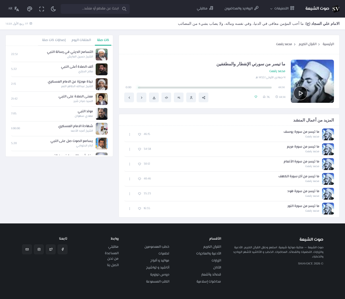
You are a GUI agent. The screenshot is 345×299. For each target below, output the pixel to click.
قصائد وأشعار (211, 274)
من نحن (113, 258)
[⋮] (130, 134)
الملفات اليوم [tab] (81, 40)
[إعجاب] (139, 134)
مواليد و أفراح (159, 260)
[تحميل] (154, 97)
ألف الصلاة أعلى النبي (77, 67)
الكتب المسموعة (157, 281)
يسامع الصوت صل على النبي (71, 141)
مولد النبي (85, 111)
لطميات (163, 253)
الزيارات (216, 260)
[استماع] (301, 93)
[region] (59, 101)
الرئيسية (328, 44)
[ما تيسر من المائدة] (141, 97)
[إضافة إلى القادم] (179, 97)
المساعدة (112, 253)
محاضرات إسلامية (208, 281)
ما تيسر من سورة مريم (303, 147)
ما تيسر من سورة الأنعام (301, 161)
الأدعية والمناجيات (208, 253)
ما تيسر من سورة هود (303, 191)
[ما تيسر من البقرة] (129, 97)
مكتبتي (113, 247)
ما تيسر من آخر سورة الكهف (298, 176)
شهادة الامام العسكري (75, 126)
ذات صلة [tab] (103, 40)
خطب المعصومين (156, 247)
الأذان (217, 267)
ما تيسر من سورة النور (303, 206)
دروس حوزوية (159, 274)
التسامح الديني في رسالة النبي (70, 52)
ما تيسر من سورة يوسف (301, 132)
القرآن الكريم (307, 44)
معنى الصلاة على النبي (75, 96)
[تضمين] (166, 97)
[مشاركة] (203, 97)
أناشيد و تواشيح (157, 267)
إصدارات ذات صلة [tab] (53, 40)
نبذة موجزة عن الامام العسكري (70, 81)
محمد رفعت (284, 44)
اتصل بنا (113, 265)
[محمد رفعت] (191, 97)
